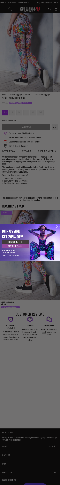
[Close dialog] (57, 226)
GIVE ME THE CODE (15, 246)
